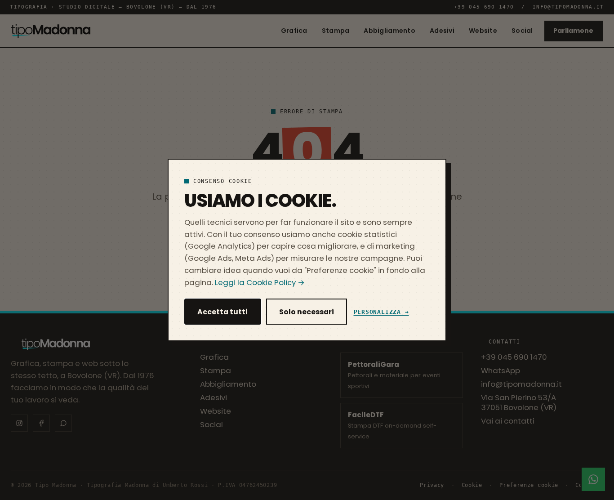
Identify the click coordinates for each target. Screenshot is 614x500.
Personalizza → (381, 311)
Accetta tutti (222, 312)
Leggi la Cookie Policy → (260, 282)
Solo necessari (306, 312)
